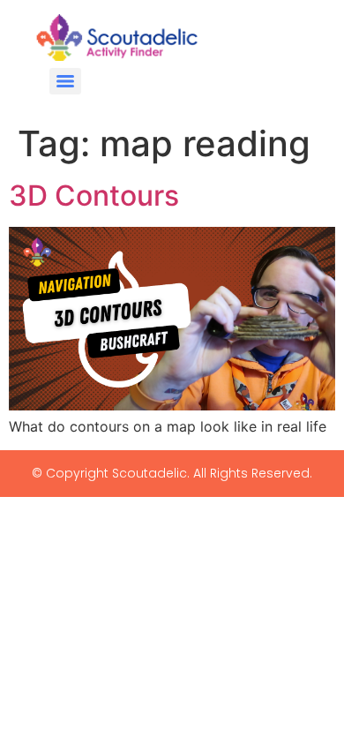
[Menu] (65, 81)
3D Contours (94, 195)
